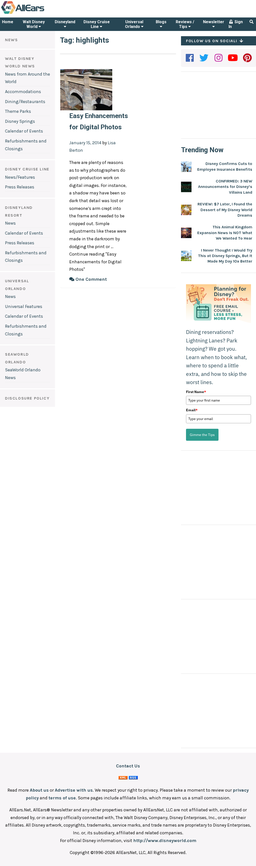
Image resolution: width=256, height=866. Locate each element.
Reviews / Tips (185, 24)
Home (7, 21)
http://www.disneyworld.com (164, 840)
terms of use (62, 798)
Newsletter (213, 21)
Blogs (161, 21)
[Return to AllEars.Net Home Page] (38, 13)
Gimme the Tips (202, 435)
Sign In (235, 24)
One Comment (90, 279)
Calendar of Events (24, 131)
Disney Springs (20, 121)
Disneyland (65, 21)
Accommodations (23, 91)
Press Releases (19, 187)
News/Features (20, 177)
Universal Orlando (134, 24)
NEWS (11, 39)
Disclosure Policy (27, 398)
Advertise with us (74, 790)
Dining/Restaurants (25, 101)
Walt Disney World (34, 24)
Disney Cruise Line (97, 24)
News (10, 223)
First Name (196, 392)
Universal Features (23, 306)
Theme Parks (18, 111)
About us (39, 790)
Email (192, 410)
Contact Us (128, 766)
